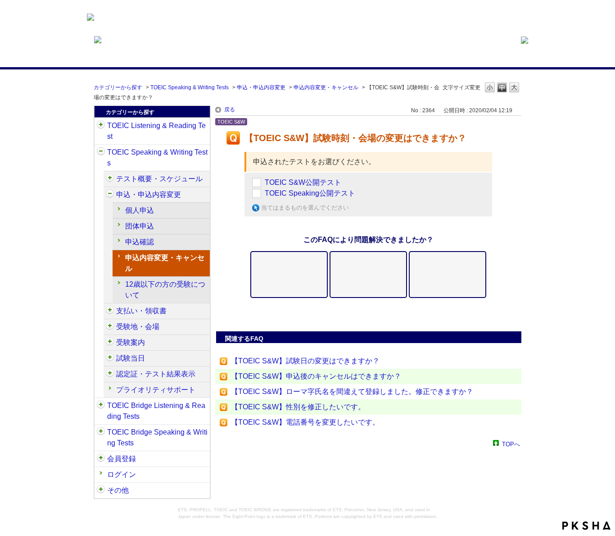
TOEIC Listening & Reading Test (156, 131)
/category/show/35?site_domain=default (101, 490)
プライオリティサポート (155, 390)
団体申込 (139, 226)
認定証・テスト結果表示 (155, 374)
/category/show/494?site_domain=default (110, 358)
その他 (118, 490)
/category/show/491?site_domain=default (110, 342)
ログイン (121, 474)
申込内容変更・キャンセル (326, 87)
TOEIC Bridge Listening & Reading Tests (156, 411)
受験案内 (130, 342)
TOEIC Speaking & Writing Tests (189, 87)
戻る (229, 109)
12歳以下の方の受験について (165, 289)
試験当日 (130, 358)
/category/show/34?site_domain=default (101, 432)
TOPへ (511, 444)
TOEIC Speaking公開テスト (310, 193)
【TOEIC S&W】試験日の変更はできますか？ (305, 361)
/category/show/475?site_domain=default (110, 194)
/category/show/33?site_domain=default (101, 405)
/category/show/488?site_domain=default (110, 326)
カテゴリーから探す (118, 87)
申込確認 (139, 242)
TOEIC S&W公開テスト (303, 182)
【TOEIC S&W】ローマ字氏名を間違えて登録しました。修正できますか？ (352, 391)
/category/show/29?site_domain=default (101, 459)
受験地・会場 (137, 326)
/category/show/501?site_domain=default (110, 374)
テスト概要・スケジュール (159, 179)
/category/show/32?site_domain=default (101, 152)
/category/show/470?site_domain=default (110, 179)
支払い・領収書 (141, 311)
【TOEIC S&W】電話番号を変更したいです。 (305, 422)
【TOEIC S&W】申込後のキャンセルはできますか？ (316, 376)
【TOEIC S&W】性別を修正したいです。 (298, 407)
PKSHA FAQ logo (586, 525)
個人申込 (139, 210)
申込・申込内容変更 (261, 87)
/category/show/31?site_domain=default (101, 125)
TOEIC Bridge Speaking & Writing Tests (157, 437)
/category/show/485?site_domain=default (110, 311)
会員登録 (121, 459)
